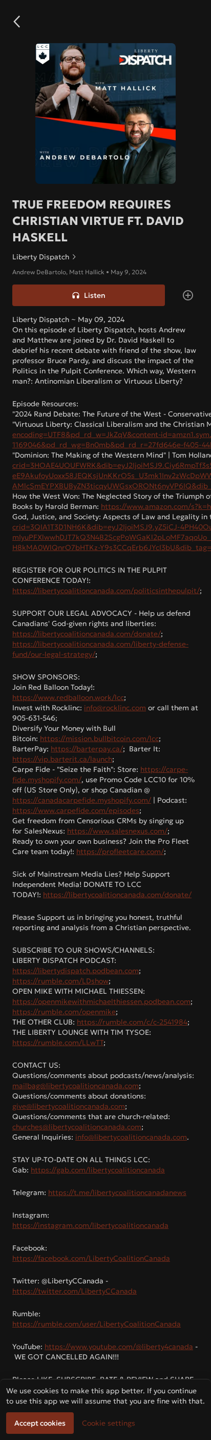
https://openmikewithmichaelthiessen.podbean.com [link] (101, 1001)
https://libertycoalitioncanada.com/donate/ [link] (86, 633)
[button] (16, 21)
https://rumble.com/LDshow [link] (60, 981)
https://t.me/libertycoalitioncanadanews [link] (117, 1192)
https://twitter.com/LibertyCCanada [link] (74, 1291)
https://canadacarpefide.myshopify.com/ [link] (81, 800)
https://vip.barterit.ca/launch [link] (62, 759)
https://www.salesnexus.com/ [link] (117, 831)
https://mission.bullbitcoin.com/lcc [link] (99, 738)
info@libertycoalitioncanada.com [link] (131, 1137)
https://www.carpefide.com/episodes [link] (75, 810)
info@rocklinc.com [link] (115, 707)
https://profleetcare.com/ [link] (120, 851)
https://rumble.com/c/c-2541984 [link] (132, 1022)
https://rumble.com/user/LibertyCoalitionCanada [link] (96, 1324)
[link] (105, 257)
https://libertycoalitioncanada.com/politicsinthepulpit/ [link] (106, 590)
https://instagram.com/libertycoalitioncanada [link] (90, 1225)
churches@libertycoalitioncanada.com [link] (76, 1126)
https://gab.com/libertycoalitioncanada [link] (98, 1169)
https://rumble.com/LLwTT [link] (57, 1042)
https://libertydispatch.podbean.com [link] (75, 970)
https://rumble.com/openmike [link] (64, 1011)
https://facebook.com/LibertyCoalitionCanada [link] (91, 1258)
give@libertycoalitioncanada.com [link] (68, 1106)
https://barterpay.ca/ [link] (87, 748)
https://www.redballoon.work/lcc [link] (68, 697)
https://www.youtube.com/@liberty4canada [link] (119, 1346)
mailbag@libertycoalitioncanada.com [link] (75, 1085)
